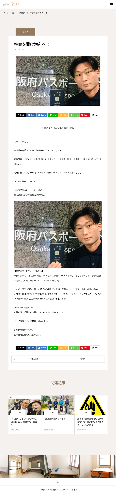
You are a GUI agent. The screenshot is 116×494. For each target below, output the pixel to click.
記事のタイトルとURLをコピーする (58, 128)
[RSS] (58, 481)
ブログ (25, 32)
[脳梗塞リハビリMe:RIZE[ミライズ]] (13, 4)
